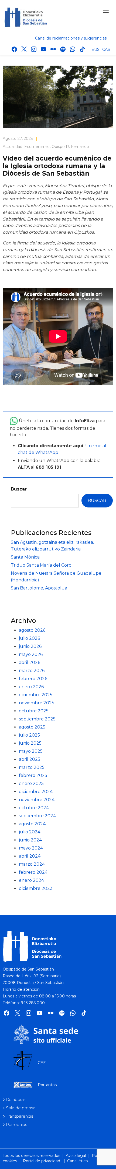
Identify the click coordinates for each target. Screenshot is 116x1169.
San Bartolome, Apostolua (39, 588)
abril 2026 (29, 662)
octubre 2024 (34, 807)
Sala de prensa (20, 1107)
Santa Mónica (25, 557)
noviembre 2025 (36, 702)
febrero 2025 (33, 775)
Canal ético (77, 1161)
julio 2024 (29, 831)
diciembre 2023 (36, 888)
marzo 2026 (32, 670)
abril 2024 (29, 856)
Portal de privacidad (41, 1161)
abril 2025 (29, 759)
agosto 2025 (32, 727)
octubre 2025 (34, 710)
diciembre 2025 (35, 694)
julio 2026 (29, 638)
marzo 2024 (32, 864)
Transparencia (19, 1116)
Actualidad (12, 146)
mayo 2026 (31, 654)
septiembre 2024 (37, 815)
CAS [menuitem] (106, 49)
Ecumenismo (37, 146)
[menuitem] (95, 49)
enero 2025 (31, 783)
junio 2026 (30, 646)
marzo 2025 (32, 767)
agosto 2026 (32, 630)
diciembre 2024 (36, 791)
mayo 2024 (31, 848)
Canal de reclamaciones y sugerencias (71, 38)
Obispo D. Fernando (70, 146)
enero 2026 (31, 686)
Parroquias (16, 1124)
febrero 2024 (33, 872)
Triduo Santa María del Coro (41, 565)
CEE (42, 1062)
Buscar (19, 489)
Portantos (47, 1084)
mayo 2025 (31, 751)
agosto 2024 (32, 823)
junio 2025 (30, 743)
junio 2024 (30, 840)
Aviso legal (76, 1155)
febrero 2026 (33, 678)
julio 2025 (29, 735)
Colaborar (15, 1099)
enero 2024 (31, 880)
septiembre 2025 (37, 719)
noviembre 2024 (36, 799)
